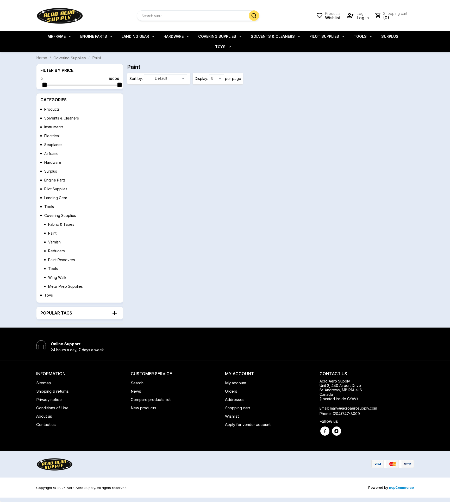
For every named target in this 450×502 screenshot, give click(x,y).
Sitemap (43, 382)
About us (44, 416)
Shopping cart (237, 407)
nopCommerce (401, 487)
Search (254, 15)
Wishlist (232, 416)
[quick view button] (0, 501)
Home (41, 57)
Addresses (235, 399)
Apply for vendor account (248, 424)
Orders (231, 391)
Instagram (336, 431)
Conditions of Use (52, 407)
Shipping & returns (52, 391)
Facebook (324, 431)
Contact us (46, 424)
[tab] (79, 313)
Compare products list (151, 399)
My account (235, 382)
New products (143, 407)
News (136, 391)
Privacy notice (49, 399)
